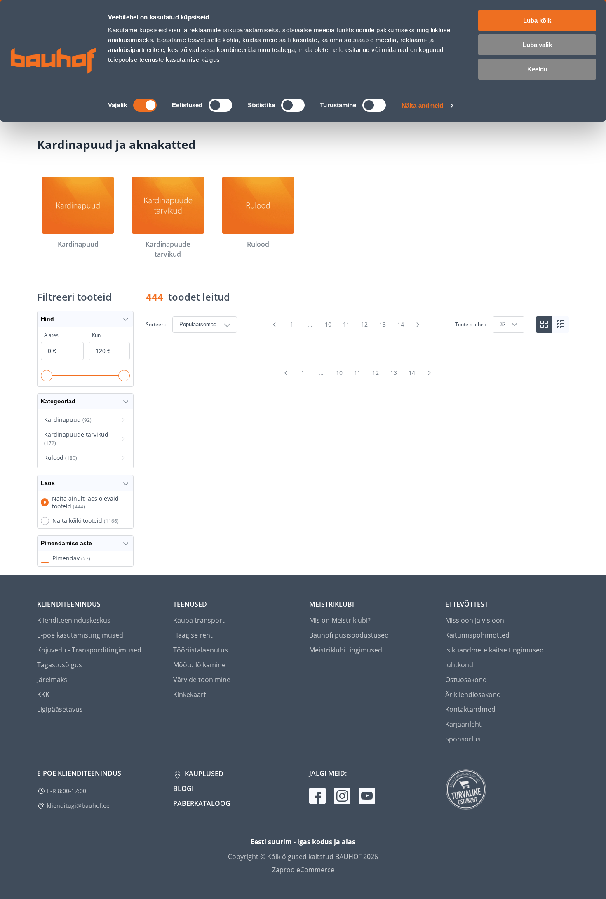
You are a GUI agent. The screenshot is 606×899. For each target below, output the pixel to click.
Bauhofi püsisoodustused (349, 635)
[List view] (560, 324)
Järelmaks (52, 679)
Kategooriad (58, 401)
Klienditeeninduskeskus (73, 620)
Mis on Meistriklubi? (340, 620)
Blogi (183, 788)
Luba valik (537, 44)
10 (328, 324)
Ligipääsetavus (60, 709)
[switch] (220, 105)
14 (400, 324)
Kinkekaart (189, 694)
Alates (51, 335)
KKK (43, 694)
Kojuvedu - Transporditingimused (89, 649)
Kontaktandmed (470, 709)
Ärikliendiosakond (473, 694)
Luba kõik (537, 20)
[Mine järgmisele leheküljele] (418, 324)
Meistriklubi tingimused (345, 649)
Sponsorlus (463, 739)
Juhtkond (459, 664)
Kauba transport (199, 620)
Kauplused (203, 773)
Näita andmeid (422, 105)
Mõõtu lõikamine (199, 664)
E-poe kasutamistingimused (80, 635)
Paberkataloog (201, 803)
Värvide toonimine (201, 679)
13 (382, 324)
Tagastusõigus (59, 664)
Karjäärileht (463, 724)
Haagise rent (193, 635)
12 (364, 324)
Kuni (97, 335)
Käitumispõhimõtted (477, 635)
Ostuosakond (466, 679)
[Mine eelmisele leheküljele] (274, 324)
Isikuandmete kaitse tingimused (494, 649)
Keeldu (537, 69)
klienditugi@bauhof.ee (78, 806)
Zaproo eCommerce (303, 869)
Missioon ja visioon (474, 620)
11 (346, 324)
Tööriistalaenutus (200, 649)
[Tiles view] (544, 324)
